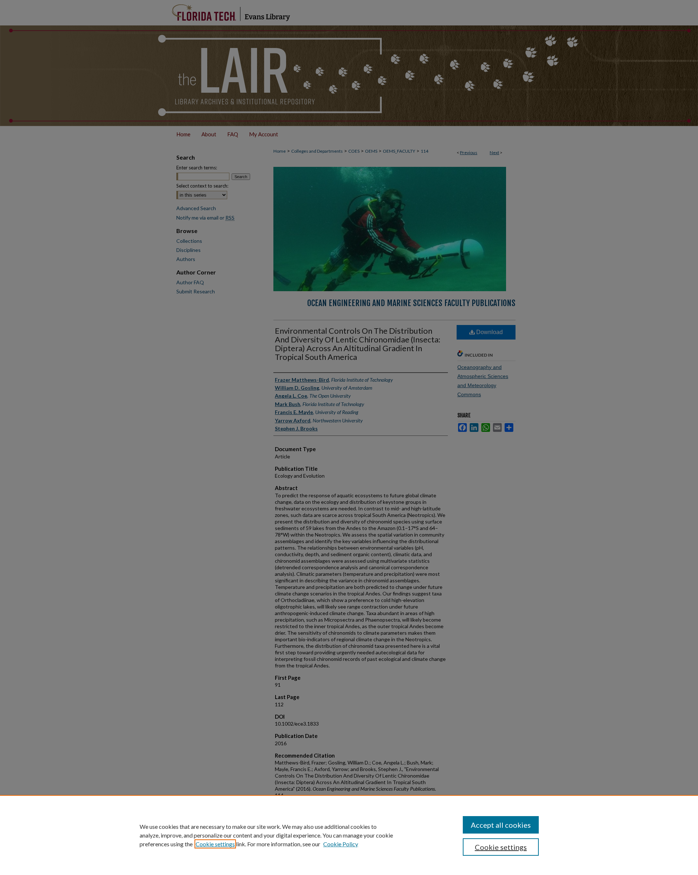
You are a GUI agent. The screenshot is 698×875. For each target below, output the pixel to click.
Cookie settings (215, 843)
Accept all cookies (501, 824)
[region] (349, 835)
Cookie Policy (340, 843)
